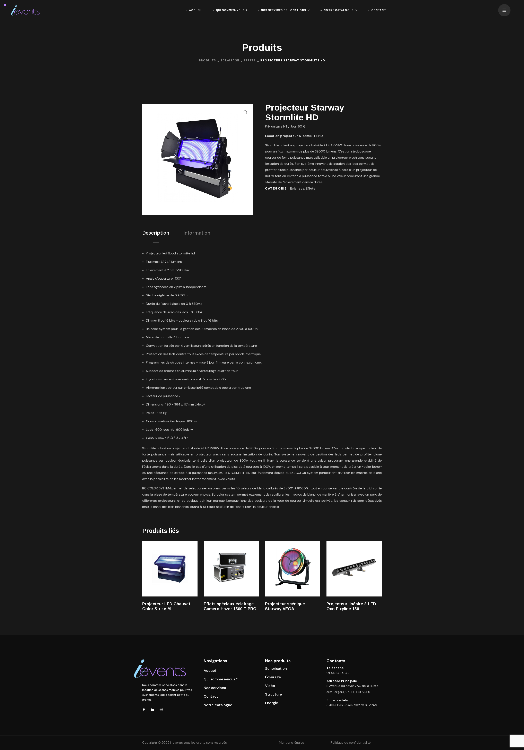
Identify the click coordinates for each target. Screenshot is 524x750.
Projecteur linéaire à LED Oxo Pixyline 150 (351, 606)
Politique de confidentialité (351, 742)
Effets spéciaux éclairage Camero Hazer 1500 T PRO (230, 606)
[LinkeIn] (152, 709)
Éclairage (230, 60)
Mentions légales (291, 742)
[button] (245, 112)
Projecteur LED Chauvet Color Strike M (166, 606)
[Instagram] (161, 709)
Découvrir (170, 569)
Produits (207, 60)
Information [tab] (196, 233)
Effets (250, 60)
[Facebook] (144, 709)
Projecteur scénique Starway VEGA (285, 606)
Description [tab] (155, 233)
